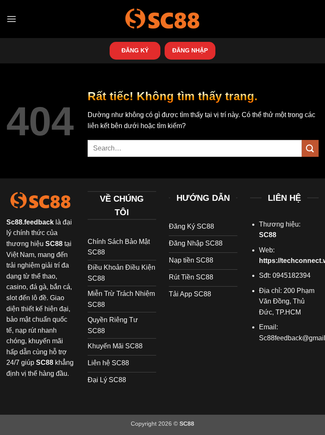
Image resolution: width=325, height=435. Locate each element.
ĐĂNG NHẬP (190, 50)
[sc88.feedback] (162, 18)
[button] (11, 18)
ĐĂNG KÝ (135, 50)
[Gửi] (310, 148)
